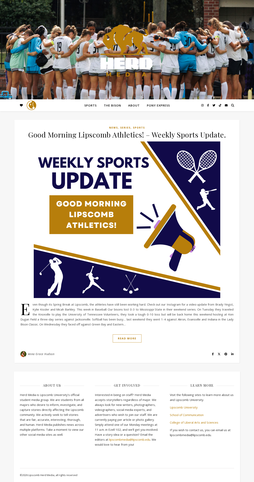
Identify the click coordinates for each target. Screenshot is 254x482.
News (113, 127)
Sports (90, 105)
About (134, 105)
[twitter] (214, 105)
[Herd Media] (127, 51)
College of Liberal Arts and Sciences (194, 422)
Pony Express (158, 105)
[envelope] (226, 105)
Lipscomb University (184, 407)
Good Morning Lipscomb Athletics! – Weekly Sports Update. (127, 134)
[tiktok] (220, 105)
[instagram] (202, 105)
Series (125, 127)
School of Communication (187, 415)
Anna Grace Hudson (41, 354)
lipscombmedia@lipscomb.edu (129, 439)
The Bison (112, 105)
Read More (127, 338)
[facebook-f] (208, 105)
